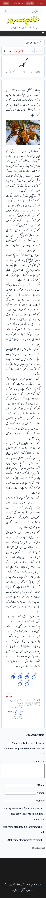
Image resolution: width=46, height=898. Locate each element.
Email (41, 792)
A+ (36, 50)
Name (41, 784)
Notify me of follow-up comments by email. (24, 828)
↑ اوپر (11, 50)
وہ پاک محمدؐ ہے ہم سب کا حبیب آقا (15, 701)
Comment (39, 761)
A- (32, 50)
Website (40, 800)
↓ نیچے (5, 50)
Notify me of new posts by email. (24, 839)
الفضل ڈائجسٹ (10, 71)
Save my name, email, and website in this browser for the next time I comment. (23, 813)
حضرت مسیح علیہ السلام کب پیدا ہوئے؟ (15, 712)
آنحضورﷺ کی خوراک (32, 700)
